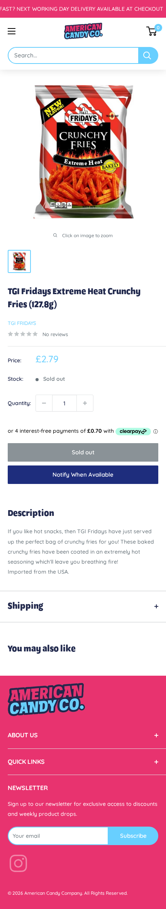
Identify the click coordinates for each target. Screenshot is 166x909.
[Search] (148, 55)
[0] (152, 31)
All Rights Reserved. (105, 893)
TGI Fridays (22, 323)
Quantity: (19, 403)
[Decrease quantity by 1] (44, 403)
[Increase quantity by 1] (85, 403)
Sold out (83, 452)
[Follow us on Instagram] (18, 865)
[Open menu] (11, 31)
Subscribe (133, 835)
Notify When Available (83, 474)
